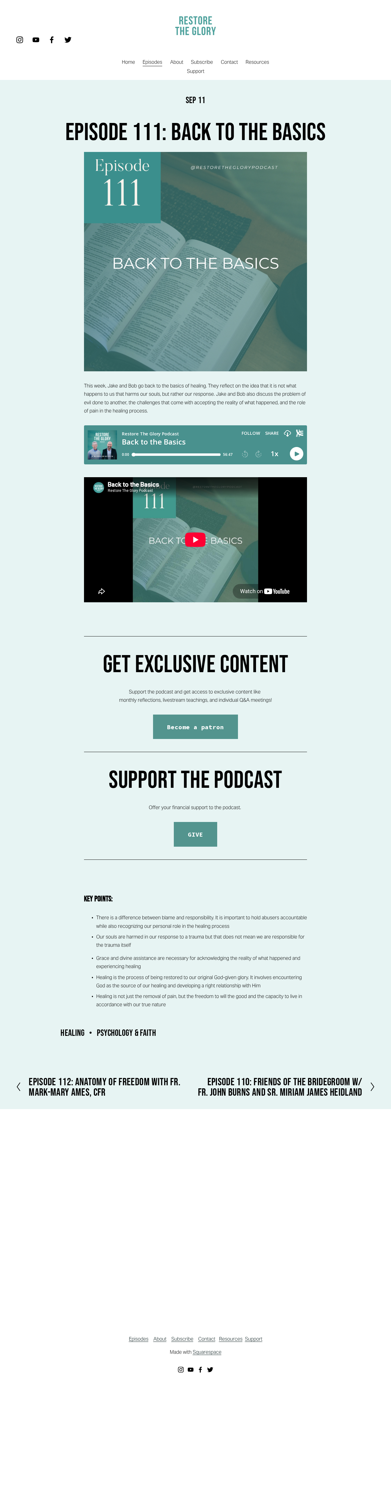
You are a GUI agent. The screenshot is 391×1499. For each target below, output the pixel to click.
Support (195, 71)
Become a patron (195, 727)
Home (128, 62)
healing (72, 1033)
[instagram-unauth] (20, 40)
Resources (257, 62)
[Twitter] (68, 40)
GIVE (195, 834)
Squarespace (207, 1352)
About (176, 62)
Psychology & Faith (126, 1033)
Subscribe (202, 62)
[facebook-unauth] (52, 40)
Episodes (152, 62)
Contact (229, 62)
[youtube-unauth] (36, 40)
